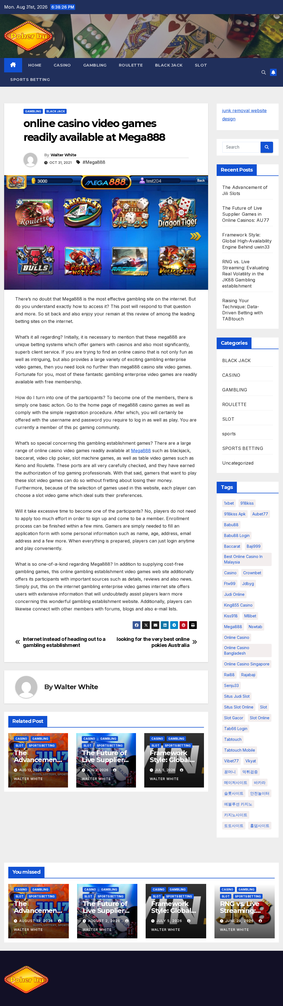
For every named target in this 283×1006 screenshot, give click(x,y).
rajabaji (248, 674)
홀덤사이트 (259, 825)
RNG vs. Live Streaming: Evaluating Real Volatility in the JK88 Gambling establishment (245, 274)
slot (263, 707)
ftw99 (229, 583)
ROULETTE (131, 65)
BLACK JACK (169, 65)
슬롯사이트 (233, 793)
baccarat (232, 546)
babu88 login (237, 535)
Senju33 (231, 685)
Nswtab (255, 626)
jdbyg (248, 583)
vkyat (250, 761)
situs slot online (238, 707)
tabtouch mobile (239, 750)
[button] (263, 72)
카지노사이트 (235, 814)
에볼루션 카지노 (238, 804)
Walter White (64, 154)
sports (229, 433)
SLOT (201, 65)
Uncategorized (238, 463)
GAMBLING (95, 65)
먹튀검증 (250, 771)
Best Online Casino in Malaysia (243, 559)
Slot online (259, 717)
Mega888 (141, 450)
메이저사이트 (235, 782)
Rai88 (229, 674)
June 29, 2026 (240, 921)
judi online (234, 594)
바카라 (260, 782)
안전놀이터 (259, 793)
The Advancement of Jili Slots (37, 760)
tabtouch (233, 739)
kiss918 (231, 615)
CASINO (62, 65)
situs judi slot (237, 696)
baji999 (254, 546)
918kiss (247, 503)
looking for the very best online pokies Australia (153, 642)
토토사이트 (233, 825)
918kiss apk (235, 514)
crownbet (252, 572)
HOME (34, 65)
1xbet (229, 503)
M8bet (250, 615)
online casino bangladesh (236, 650)
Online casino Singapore (246, 664)
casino (230, 572)
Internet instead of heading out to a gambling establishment (64, 642)
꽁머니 (230, 771)
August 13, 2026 (36, 921)
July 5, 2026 (169, 921)
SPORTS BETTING (30, 79)
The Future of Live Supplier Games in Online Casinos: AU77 (245, 214)
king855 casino (238, 605)
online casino (236, 637)
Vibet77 (231, 761)
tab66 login (235, 728)
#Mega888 (94, 162)
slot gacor (233, 717)
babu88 (231, 524)
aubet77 (260, 514)
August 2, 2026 (104, 921)
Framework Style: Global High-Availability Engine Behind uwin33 (247, 241)
